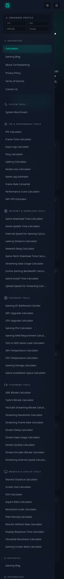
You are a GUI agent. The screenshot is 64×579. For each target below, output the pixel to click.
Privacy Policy (13, 73)
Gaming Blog (12, 56)
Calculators (11, 48)
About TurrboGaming (17, 64)
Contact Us (11, 89)
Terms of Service (14, 81)
